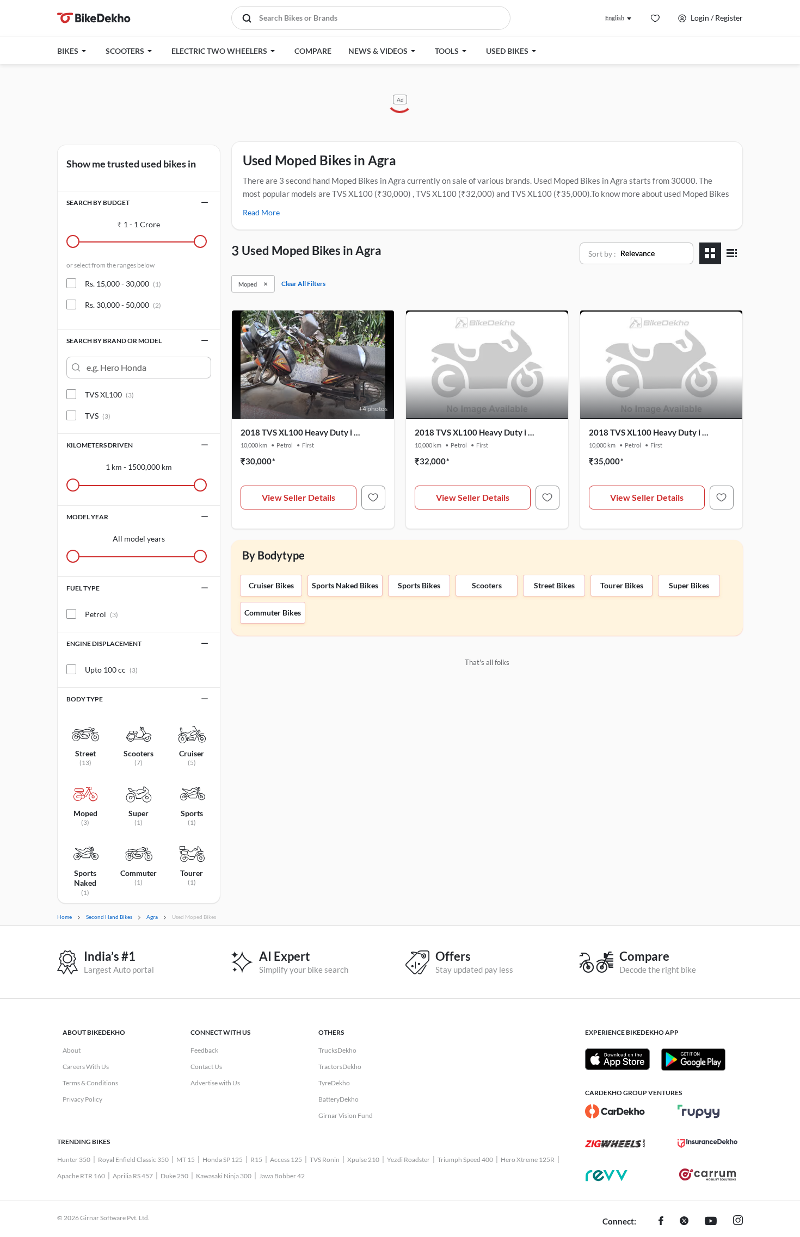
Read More (261, 212)
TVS (97, 415)
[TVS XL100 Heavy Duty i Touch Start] (373, 497)
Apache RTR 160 (81, 1176)
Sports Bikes (419, 585)
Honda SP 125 (222, 1159)
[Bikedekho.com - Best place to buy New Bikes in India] (94, 17)
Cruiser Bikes (271, 585)
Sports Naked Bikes (345, 585)
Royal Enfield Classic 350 (133, 1159)
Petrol (101, 614)
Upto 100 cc (111, 669)
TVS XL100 (109, 394)
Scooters (487, 585)
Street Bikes (554, 585)
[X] (684, 1221)
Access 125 (286, 1159)
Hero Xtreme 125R (528, 1159)
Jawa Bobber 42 (282, 1176)
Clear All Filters (303, 283)
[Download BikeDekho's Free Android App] (693, 1059)
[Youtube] (711, 1221)
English (614, 17)
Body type (84, 699)
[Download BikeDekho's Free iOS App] (617, 1059)
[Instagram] (738, 1221)
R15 (256, 1159)
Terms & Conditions (90, 1083)
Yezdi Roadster (408, 1159)
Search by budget (98, 202)
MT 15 (185, 1159)
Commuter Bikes (272, 612)
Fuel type (83, 588)
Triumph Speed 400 (465, 1159)
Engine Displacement (103, 643)
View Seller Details (298, 497)
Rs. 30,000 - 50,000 (123, 304)
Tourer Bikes (621, 585)
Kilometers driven (99, 445)
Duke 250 (174, 1176)
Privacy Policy (82, 1099)
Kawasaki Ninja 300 (223, 1176)
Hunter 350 (73, 1159)
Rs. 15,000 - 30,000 (123, 283)
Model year (87, 517)
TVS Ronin (325, 1159)
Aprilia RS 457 (133, 1176)
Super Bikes (689, 585)
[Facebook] (661, 1221)
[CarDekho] (615, 1111)
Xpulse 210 (363, 1159)
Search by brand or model (114, 341)
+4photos (373, 409)
